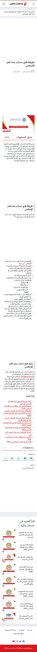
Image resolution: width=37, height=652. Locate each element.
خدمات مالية (22, 12)
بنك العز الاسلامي (28, 468)
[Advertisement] (18, 39)
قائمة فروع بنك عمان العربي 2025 (19, 442)
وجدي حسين (26, 71)
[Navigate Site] (33, 3)
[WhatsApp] (18, 458)
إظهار (6, 137)
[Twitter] (12, 458)
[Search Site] (3, 3)
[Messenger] (25, 458)
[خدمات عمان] (18, 4)
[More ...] (5, 458)
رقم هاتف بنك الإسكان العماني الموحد (17, 411)
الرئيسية (32, 12)
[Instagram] (16, 641)
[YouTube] (13, 641)
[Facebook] (32, 458)
